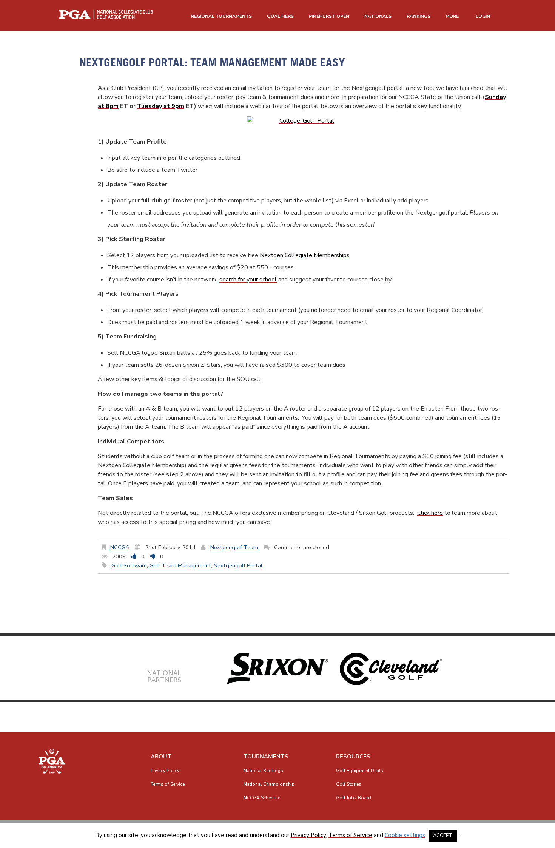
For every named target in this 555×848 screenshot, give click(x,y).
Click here (430, 513)
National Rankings (263, 771)
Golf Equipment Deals (359, 771)
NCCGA (120, 547)
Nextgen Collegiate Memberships (305, 255)
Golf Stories (348, 784)
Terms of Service (168, 784)
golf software (129, 565)
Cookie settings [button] (405, 835)
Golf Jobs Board (353, 798)
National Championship (269, 784)
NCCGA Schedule (262, 798)
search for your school (248, 279)
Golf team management (180, 565)
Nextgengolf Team (234, 547)
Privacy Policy (165, 771)
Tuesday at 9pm (160, 106)
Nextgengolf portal (238, 565)
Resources (353, 756)
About (161, 756)
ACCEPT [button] (443, 835)
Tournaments (266, 756)
